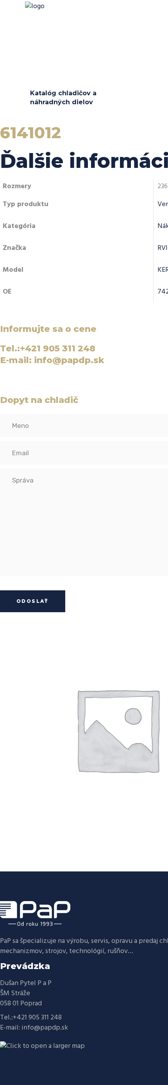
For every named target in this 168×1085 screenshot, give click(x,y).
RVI (162, 248)
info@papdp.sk (44, 1027)
